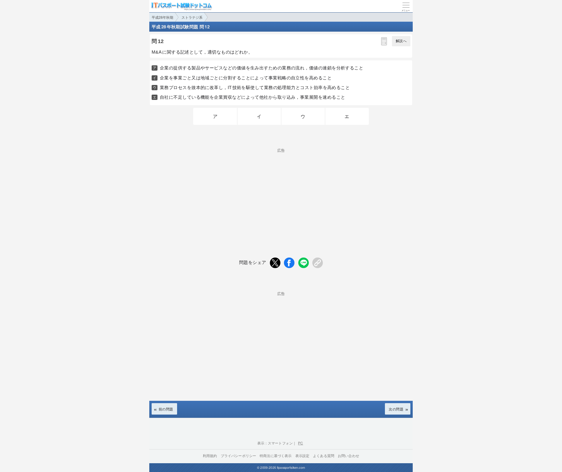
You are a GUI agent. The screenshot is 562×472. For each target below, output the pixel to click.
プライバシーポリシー (238, 455)
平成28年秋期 (162, 17)
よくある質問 (323, 455)
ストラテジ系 (192, 17)
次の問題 (396, 408)
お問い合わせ (348, 455)
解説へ (401, 41)
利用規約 (210, 455)
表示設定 (302, 455)
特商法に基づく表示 (276, 455)
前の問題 (166, 408)
